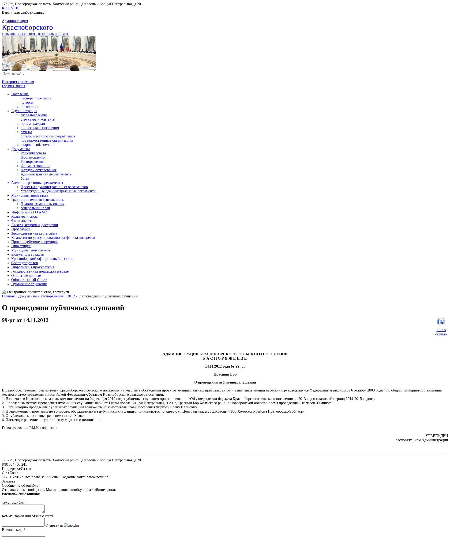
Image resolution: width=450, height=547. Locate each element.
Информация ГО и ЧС (29, 212)
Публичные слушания (29, 284)
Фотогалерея (21, 221)
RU (4, 8)
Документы (20, 149)
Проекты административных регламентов (54, 187)
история (27, 102)
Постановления (33, 157)
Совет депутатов (24, 263)
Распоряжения (32, 161)
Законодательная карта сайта (34, 233)
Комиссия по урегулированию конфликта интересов (53, 237)
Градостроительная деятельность (37, 199)
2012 (71, 296)
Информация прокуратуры (32, 267)
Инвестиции (21, 246)
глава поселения (34, 115)
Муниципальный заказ (29, 195)
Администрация (24, 111)
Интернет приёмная (18, 82)
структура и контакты (38, 119)
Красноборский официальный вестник (42, 259)
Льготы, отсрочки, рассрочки (34, 225)
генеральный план (35, 208)
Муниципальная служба (30, 250)
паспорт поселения (36, 98)
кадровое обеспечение (38, 145)
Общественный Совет (29, 280)
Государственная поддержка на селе (40, 271)
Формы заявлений (35, 166)
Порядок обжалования (38, 170)
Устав (25, 178)
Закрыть (8, 481)
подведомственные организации (47, 140)
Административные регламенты (46, 174)
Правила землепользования (42, 204)
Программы (20, 229)
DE (16, 8)
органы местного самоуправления (48, 136)
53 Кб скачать (441, 332)
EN (10, 8)
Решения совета (33, 153)
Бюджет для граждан (27, 254)
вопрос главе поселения (40, 128)
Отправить (54, 525)
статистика (29, 107)
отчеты (26, 132)
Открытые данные (26, 275)
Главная (8, 296)
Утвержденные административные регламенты (58, 191)
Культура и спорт (25, 216)
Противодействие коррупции (34, 242)
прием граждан (33, 123)
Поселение (20, 94)
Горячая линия (13, 86)
